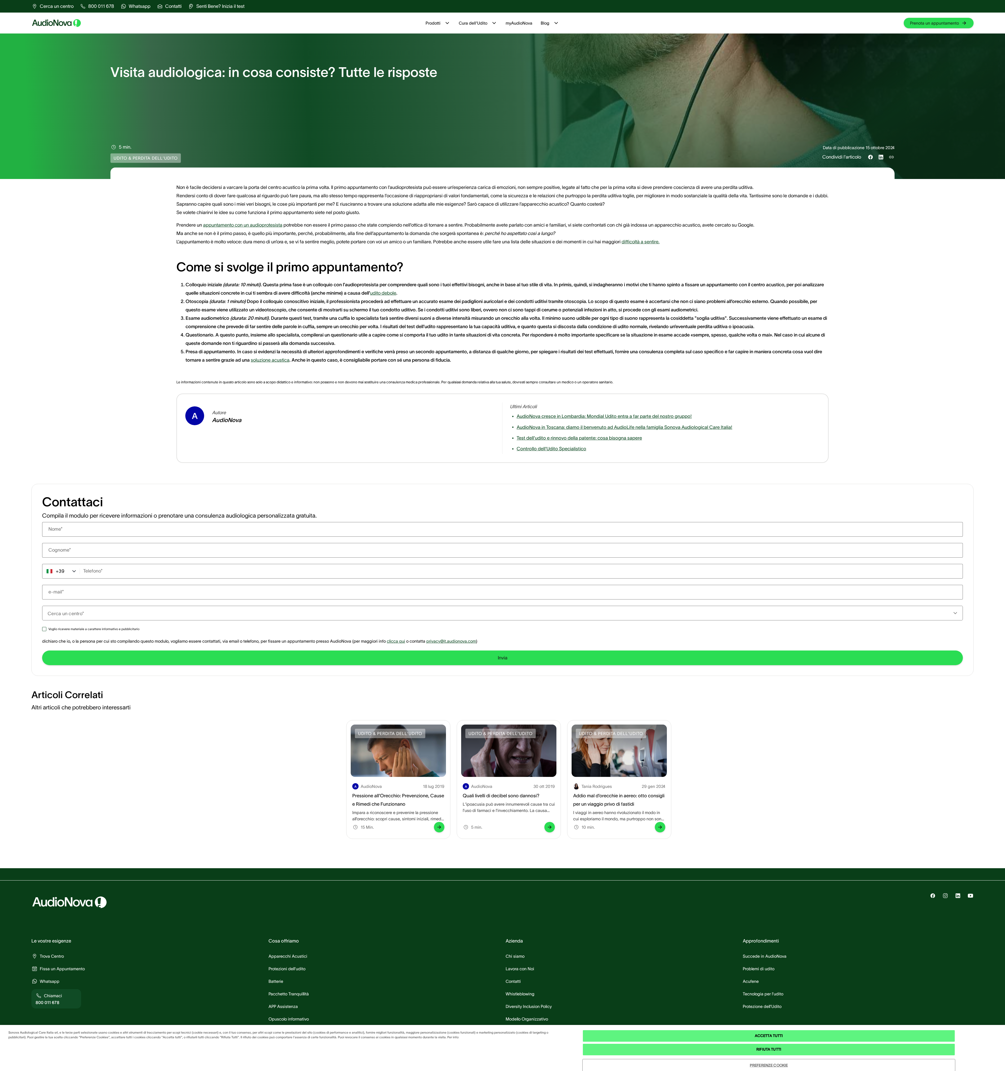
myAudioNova (519, 23)
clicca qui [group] (396, 641)
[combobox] (499, 613)
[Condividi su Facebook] (870, 157)
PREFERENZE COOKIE (769, 1065)
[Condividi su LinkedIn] (881, 157)
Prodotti (433, 23)
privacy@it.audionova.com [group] (451, 641)
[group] (52, 6)
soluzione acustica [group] (270, 360)
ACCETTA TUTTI (769, 1036)
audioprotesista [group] (266, 225)
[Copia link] (891, 157)
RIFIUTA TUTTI (768, 1049)
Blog (545, 23)
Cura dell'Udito (473, 23)
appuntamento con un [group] (226, 225)
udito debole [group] (383, 293)
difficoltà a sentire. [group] (641, 241)
